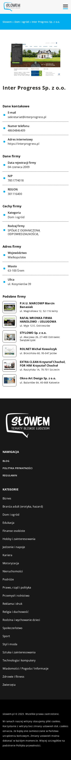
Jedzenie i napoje (14, 547)
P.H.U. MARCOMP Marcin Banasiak (37, 305)
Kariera (7, 555)
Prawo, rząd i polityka (17, 587)
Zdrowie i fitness (13, 676)
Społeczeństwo (13, 628)
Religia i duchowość (16, 612)
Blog (6, 461)
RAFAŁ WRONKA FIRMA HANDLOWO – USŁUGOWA (38, 319)
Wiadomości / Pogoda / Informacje (25, 668)
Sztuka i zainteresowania (19, 652)
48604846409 (16, 130)
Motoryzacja (11, 563)
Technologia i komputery (19, 660)
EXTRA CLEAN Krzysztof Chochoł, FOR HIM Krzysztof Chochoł (42, 363)
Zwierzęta (9, 685)
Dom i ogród (16, 217)
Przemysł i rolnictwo (16, 595)
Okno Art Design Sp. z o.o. (38, 378)
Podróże (8, 579)
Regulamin (10, 475)
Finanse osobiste (14, 531)
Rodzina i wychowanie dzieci (21, 620)
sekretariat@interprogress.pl (27, 117)
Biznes (7, 498)
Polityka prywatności (17, 468)
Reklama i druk (12, 604)
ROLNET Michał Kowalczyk (38, 349)
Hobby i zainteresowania (19, 539)
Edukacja (8, 523)
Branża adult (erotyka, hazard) (23, 506)
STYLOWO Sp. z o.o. (33, 333)
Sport (6, 636)
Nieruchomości (13, 571)
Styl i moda (10, 644)
